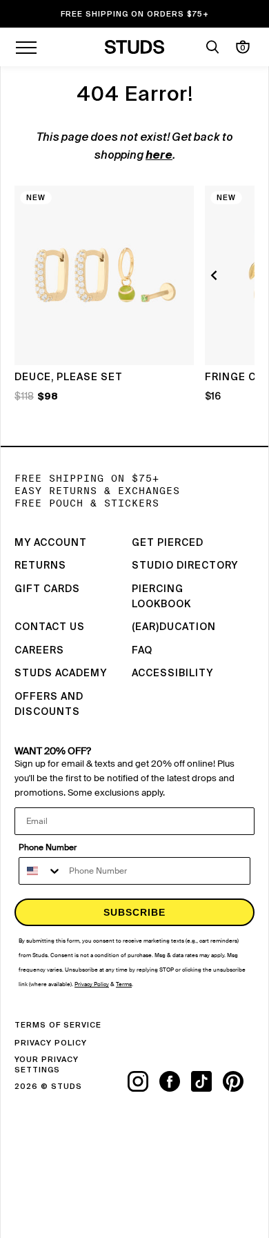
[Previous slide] (216, 275)
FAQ (142, 651)
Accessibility (172, 673)
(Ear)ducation (174, 627)
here (159, 155)
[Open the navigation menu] (26, 46)
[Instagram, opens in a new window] (143, 1081)
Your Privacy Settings (46, 1065)
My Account (50, 543)
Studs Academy (60, 673)
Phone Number (48, 847)
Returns (40, 566)
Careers (39, 651)
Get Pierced (167, 543)
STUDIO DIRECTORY (185, 566)
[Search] (212, 47)
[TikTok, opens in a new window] (207, 1081)
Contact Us (49, 627)
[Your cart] (243, 47)
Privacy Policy (50, 1043)
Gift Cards (47, 589)
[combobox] (40, 871)
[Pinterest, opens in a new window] (239, 1081)
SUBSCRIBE (134, 912)
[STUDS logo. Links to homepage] (135, 47)
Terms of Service (57, 1025)
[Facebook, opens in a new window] (175, 1081)
